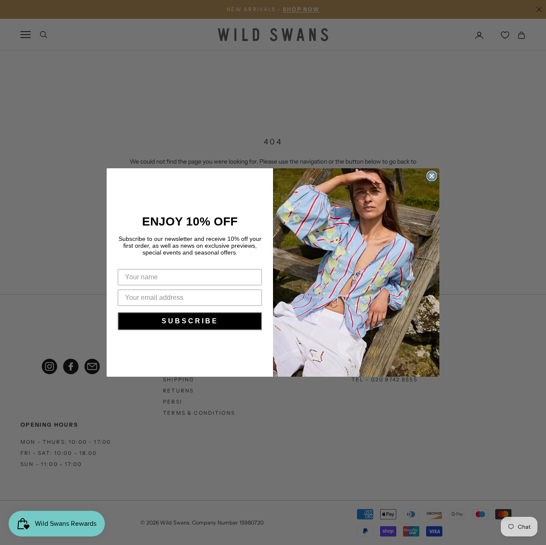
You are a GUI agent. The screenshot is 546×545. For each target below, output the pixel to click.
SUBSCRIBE (190, 321)
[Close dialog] (431, 176)
